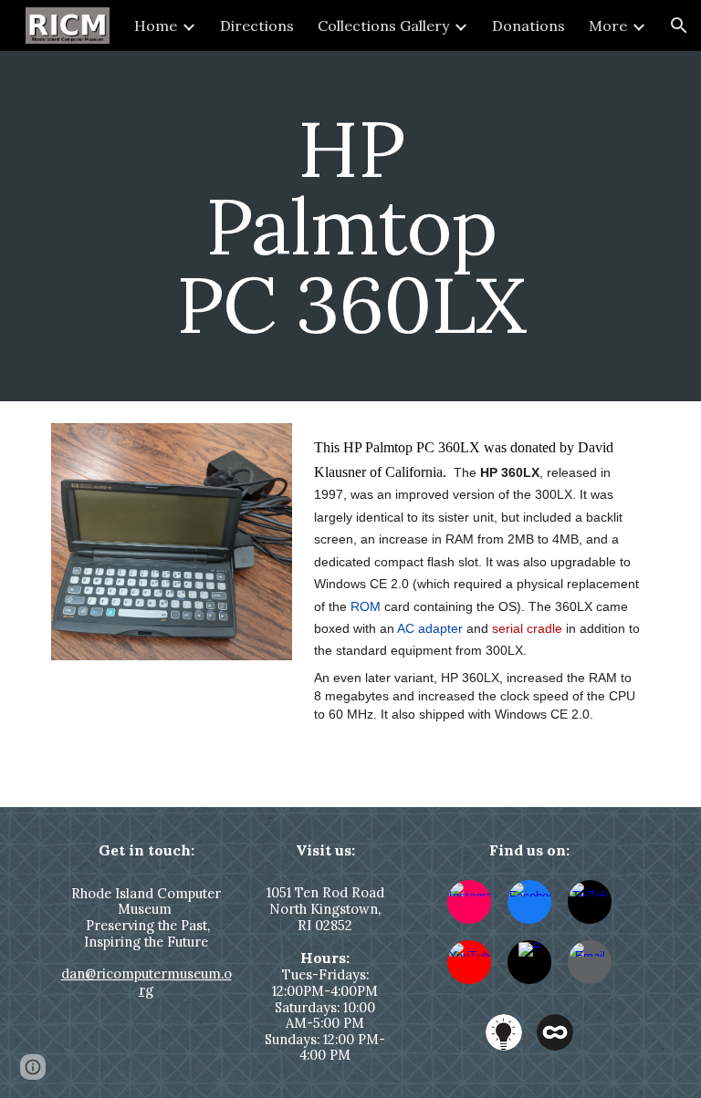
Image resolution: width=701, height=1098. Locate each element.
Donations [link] (528, 25)
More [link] (608, 25)
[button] (679, 25)
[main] (350, 226)
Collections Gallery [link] (383, 25)
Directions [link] (257, 25)
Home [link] (155, 25)
